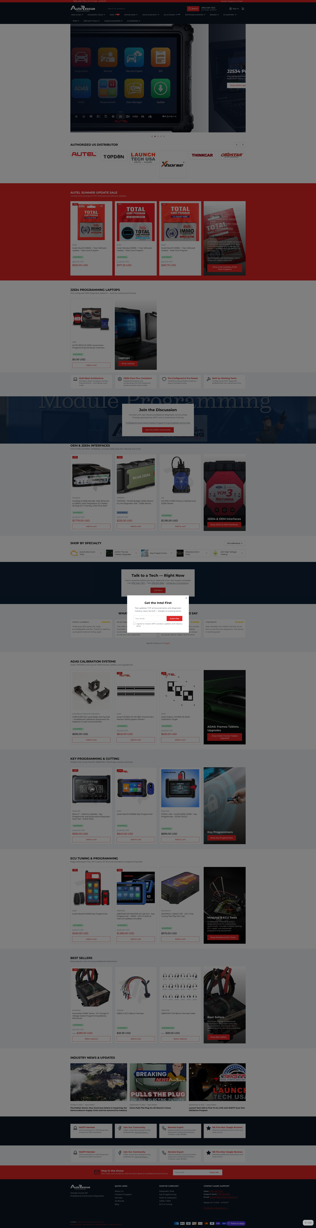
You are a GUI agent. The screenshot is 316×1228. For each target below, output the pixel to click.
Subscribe (174, 618)
